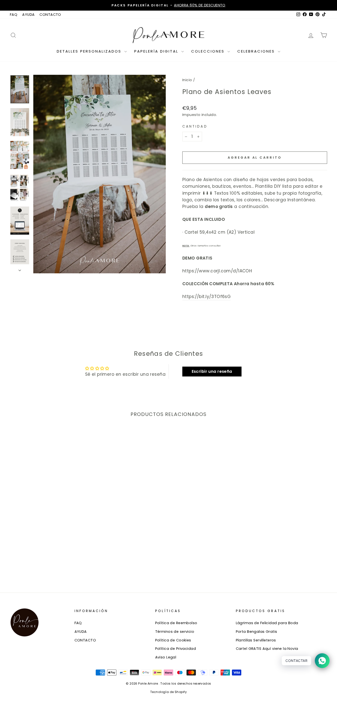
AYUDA (28, 14)
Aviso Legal (165, 657)
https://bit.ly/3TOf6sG (206, 296)
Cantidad (194, 126)
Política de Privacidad (175, 648)
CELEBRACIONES (257, 51)
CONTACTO (50, 14)
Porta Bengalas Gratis (256, 631)
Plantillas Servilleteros (256, 640)
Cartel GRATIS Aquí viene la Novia (267, 648)
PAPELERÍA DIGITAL (157, 51)
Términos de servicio (174, 631)
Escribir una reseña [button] (212, 371)
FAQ (13, 14)
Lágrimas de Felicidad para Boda (267, 622)
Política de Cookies (173, 640)
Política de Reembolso (176, 622)
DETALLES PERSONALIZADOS (90, 51)
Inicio (187, 79)
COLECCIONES (208, 51)
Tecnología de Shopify (168, 692)
